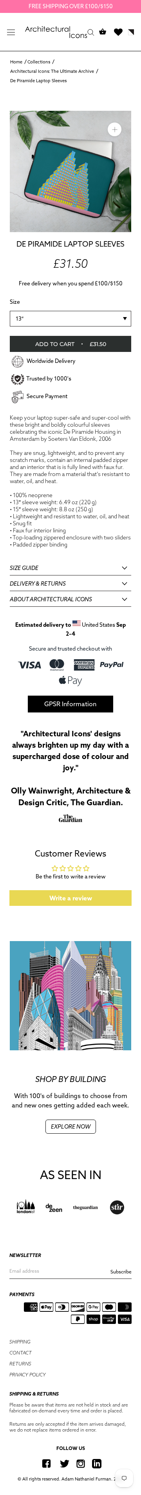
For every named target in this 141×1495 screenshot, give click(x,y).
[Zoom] (114, 129)
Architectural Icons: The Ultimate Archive (52, 71)
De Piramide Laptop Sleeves (38, 80)
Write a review (70, 898)
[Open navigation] (11, 32)
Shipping (20, 1342)
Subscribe (121, 1272)
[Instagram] (80, 1463)
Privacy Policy (27, 1375)
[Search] (90, 32)
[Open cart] (102, 31)
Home (16, 62)
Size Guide (24, 568)
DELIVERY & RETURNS (38, 583)
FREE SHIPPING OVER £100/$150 (71, 6)
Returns (20, 1364)
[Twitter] (64, 1463)
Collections (38, 62)
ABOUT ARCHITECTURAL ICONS (51, 599)
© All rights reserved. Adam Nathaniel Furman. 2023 (70, 1479)
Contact (20, 1353)
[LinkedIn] (96, 1463)
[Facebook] (46, 1463)
